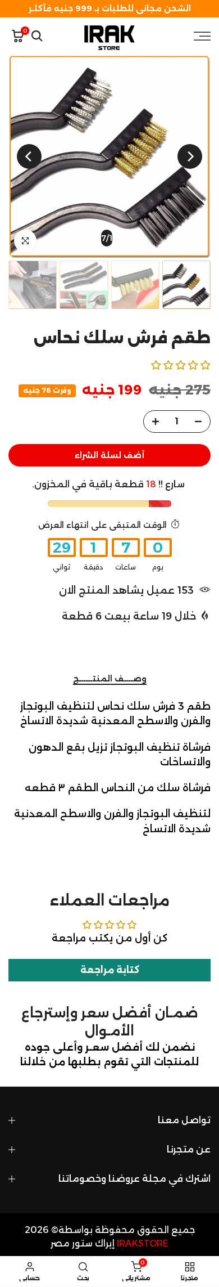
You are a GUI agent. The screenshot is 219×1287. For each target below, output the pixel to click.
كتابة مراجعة (109, 970)
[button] (181, 365)
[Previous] (189, 156)
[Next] (29, 156)
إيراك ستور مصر (83, 1243)
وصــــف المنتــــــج (110, 679)
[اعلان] (109, 9)
